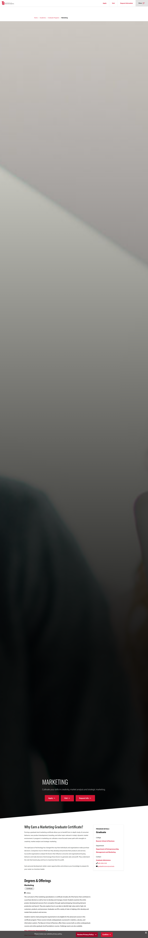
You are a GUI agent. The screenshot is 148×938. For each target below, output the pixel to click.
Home (36, 18)
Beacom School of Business (105, 841)
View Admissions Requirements (35, 931)
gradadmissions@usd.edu (106, 866)
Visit (113, 3)
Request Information (126, 3)
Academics (43, 18)
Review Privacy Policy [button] (85, 934)
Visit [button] (66, 798)
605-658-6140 (102, 863)
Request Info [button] (84, 798)
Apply (104, 3)
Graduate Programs (53, 18)
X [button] (146, 932)
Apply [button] (50, 798)
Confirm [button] (105, 934)
